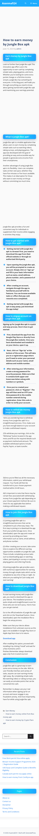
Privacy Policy (7, 808)
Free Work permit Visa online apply (16, 758)
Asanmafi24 (9, 3)
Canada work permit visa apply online (17, 774)
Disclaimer (6, 805)
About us (5, 798)
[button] (25, 3)
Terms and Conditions (10, 812)
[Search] (31, 736)
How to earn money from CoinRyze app (17, 777)
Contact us (6, 801)
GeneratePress (31, 833)
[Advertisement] (19, 114)
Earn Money (10, 711)
